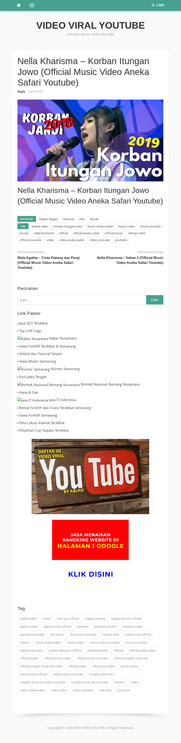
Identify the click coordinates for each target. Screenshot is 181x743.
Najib (21, 92)
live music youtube (83, 634)
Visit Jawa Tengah (33, 376)
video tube (58, 690)
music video (126, 226)
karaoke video (133, 626)
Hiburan (68, 219)
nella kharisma (44, 233)
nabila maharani (31, 650)
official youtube (30, 240)
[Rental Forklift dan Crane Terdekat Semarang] (17, 407)
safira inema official (33, 674)
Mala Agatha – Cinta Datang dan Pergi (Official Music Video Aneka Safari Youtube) (48, 263)
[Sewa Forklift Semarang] (17, 415)
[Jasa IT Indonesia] (32, 399)
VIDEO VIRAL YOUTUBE (90, 25)
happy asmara (95, 618)
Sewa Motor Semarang (37, 361)
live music (57, 634)
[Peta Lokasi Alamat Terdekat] (17, 422)
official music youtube (92, 658)
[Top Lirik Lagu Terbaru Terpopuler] (17, 330)
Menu (30, 5)
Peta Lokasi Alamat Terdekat (42, 422)
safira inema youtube (68, 674)
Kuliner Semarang (65, 368)
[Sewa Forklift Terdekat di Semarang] (17, 346)
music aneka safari (100, 226)
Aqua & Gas (28, 392)
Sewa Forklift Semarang (38, 415)
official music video (57, 658)
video (50, 240)
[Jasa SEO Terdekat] (17, 323)
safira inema (129, 666)
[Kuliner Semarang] (33, 368)
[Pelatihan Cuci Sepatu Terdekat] (17, 430)
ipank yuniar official (57, 626)
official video (136, 233)
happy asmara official (126, 618)
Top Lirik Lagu (30, 330)
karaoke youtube (32, 634)
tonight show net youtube (89, 682)
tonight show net (101, 674)
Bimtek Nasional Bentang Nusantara (110, 384)
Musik (94, 219)
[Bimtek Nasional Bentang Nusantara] (48, 384)
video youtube (99, 240)
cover (47, 618)
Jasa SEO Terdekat (33, 323)
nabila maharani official (65, 650)
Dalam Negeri (48, 219)
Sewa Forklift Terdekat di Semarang (47, 346)
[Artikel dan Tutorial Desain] (17, 353)
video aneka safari (71, 240)
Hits (82, 219)
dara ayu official (68, 618)
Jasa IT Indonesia (62, 399)
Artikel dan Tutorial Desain (40, 353)
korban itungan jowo (67, 226)
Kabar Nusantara (62, 338)
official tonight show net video (41, 666)
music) (24, 233)
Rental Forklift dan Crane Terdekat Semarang (55, 407)
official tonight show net (131, 658)
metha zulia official (138, 634)
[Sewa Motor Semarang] (17, 361)
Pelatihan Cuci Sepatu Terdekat (44, 430)
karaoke (82, 626)
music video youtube (104, 642)
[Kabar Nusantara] (32, 338)
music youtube (150, 226)
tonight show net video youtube (42, 682)
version (119, 682)
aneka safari (40, 226)
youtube (121, 240)
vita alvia (105, 690)
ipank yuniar (28, 626)
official (63, 233)
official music (114, 233)
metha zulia (111, 634)
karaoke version (106, 626)
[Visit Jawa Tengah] (17, 376)
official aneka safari (86, 233)
